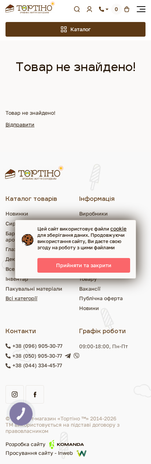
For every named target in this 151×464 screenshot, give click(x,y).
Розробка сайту (25, 444)
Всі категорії (21, 298)
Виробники (93, 213)
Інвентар (16, 279)
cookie (118, 228)
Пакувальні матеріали (33, 289)
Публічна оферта (101, 298)
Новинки (16, 213)
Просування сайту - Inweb (39, 453)
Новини (89, 308)
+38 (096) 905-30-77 (37, 346)
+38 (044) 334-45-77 (37, 365)
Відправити (19, 124)
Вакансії (89, 289)
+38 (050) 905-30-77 (37, 356)
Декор (13, 259)
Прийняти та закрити (83, 265)
